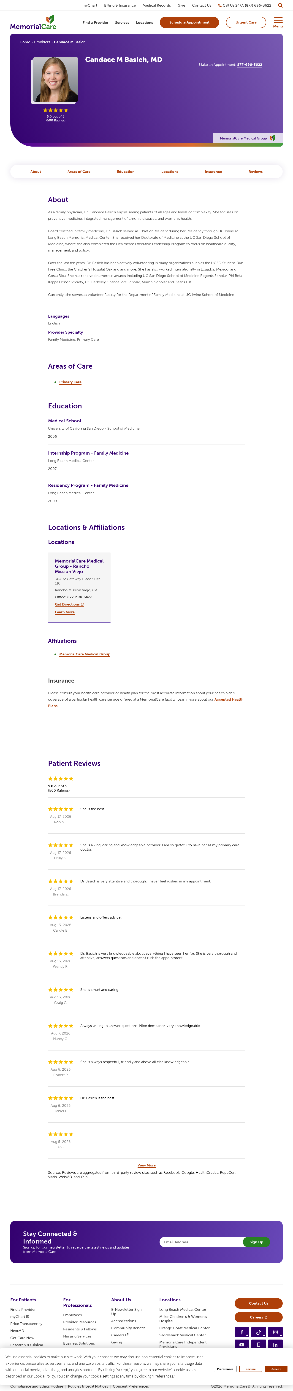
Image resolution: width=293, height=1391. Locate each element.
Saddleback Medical (182, 1335)
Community (128, 1328)
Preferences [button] (163, 1376)
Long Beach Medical (182, 1309)
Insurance (213, 171)
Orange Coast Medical (184, 1328)
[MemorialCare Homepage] (33, 22)
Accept (276, 1369)
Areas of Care (79, 171)
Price (26, 1323)
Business (79, 1343)
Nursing (77, 1336)
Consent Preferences (131, 1386)
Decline (250, 1369)
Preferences (225, 1369)
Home (25, 42)
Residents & (80, 1329)
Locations (169, 171)
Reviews (256, 171)
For (23, 1300)
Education (126, 171)
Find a (23, 1309)
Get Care (22, 1338)
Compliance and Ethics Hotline (36, 1386)
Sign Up (256, 1242)
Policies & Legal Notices (88, 1386)
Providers (42, 42)
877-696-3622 (249, 64)
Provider (79, 1322)
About (35, 171)
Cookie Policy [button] (44, 1376)
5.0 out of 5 (56, 116)
